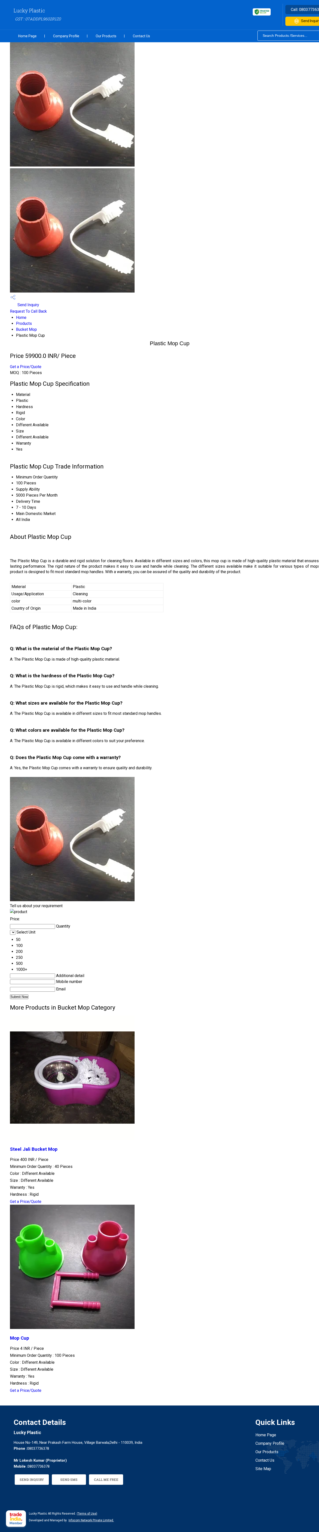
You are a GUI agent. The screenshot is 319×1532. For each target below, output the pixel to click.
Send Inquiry (27, 304)
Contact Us (141, 36)
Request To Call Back (28, 311)
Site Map (263, 1468)
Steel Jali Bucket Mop (34, 1149)
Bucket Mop (26, 329)
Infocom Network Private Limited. (91, 1520)
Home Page (27, 36)
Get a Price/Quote (25, 366)
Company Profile (66, 36)
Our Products (106, 36)
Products (24, 323)
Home (21, 317)
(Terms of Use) (87, 1513)
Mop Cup (19, 1338)
